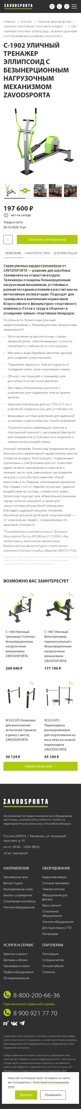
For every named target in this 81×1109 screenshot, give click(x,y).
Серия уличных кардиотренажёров (32, 265)
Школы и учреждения (17, 895)
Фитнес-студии (13, 883)
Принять (26, 1095)
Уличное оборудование (54, 21)
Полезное (48, 972)
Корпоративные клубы (18, 889)
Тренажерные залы (15, 877)
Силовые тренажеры (55, 883)
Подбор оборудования (18, 972)
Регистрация (50, 954)
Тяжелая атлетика (53, 889)
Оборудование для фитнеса (54, 897)
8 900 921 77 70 (35, 1013)
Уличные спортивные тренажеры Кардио (33, 26)
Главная (9, 21)
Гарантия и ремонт (15, 954)
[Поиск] (52, 6)
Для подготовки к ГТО (56, 927)
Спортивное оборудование (52, 913)
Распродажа (50, 933)
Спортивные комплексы (19, 901)
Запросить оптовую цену (47, 239)
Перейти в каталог (38, 766)
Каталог (27, 21)
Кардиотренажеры (54, 877)
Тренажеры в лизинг (16, 966)
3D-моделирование (16, 978)
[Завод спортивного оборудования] (18, 6)
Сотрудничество (53, 960)
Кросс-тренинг (51, 905)
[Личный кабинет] (66, 6)
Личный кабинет (53, 966)
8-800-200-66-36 (36, 995)
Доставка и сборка (15, 960)
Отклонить (53, 1095)
